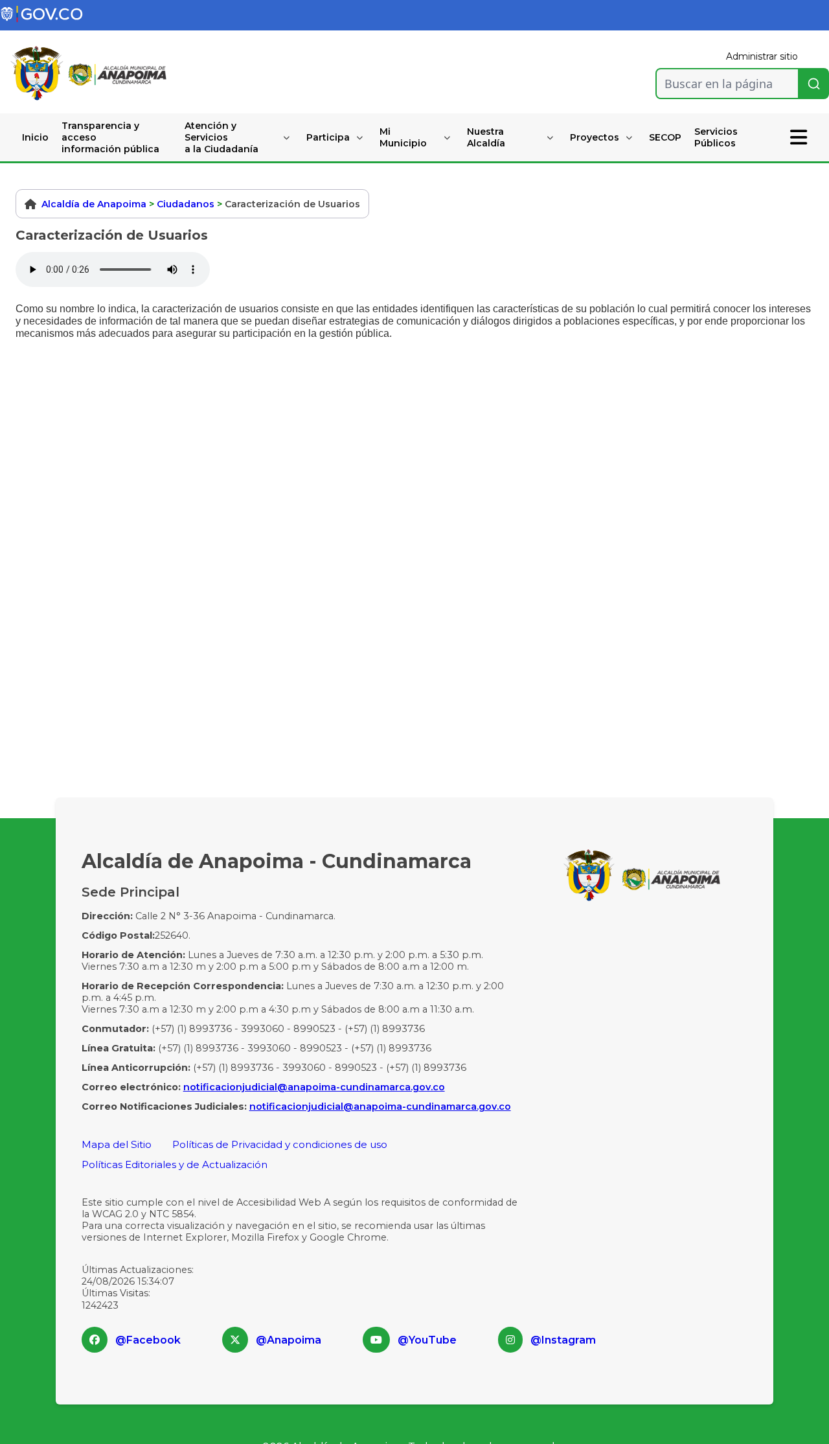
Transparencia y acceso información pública (110, 137)
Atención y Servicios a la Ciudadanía (221, 137)
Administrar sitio (762, 56)
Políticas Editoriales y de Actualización (174, 1164)
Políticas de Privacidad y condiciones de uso (279, 1144)
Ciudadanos (185, 204)
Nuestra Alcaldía (486, 137)
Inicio (35, 137)
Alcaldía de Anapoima (93, 204)
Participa (328, 137)
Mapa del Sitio (117, 1144)
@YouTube (427, 1340)
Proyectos (594, 137)
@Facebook (148, 1340)
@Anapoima (288, 1340)
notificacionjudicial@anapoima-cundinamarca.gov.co (314, 1087)
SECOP (665, 137)
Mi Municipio (403, 137)
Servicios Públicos (716, 137)
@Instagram (563, 1340)
